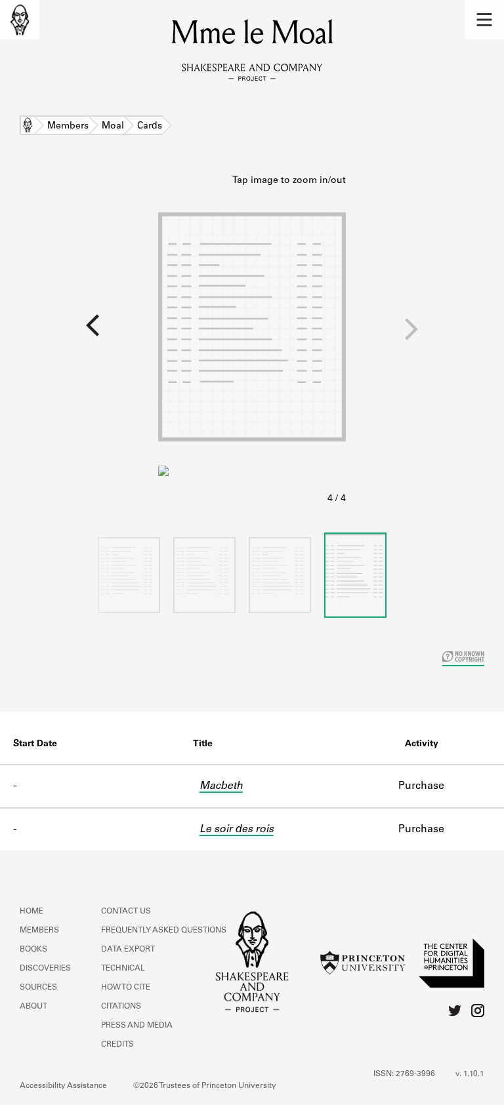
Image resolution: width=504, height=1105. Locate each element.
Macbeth (221, 786)
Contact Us (126, 911)
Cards (149, 126)
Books (33, 950)
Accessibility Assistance (63, 1086)
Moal (113, 126)
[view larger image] (252, 340)
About (33, 1007)
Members (68, 126)
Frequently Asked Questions (163, 930)
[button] (484, 19)
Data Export (128, 950)
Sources (38, 988)
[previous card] (79, 333)
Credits (117, 1045)
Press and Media (137, 1026)
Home (27, 126)
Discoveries (45, 969)
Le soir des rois (237, 829)
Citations (121, 1007)
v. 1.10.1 (469, 1074)
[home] (19, 19)
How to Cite (125, 988)
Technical (123, 969)
